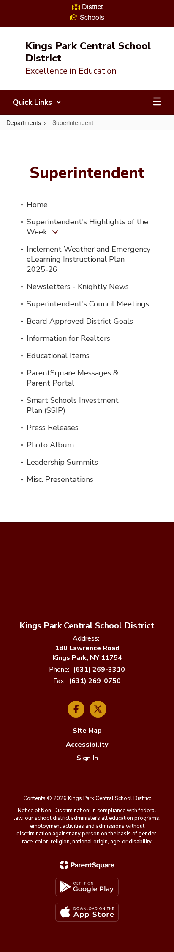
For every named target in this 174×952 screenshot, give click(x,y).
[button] (37, 102)
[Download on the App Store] (87, 912)
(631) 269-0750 (95, 681)
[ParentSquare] (87, 865)
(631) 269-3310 (99, 669)
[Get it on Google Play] (87, 887)
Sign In (87, 758)
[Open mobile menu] (157, 102)
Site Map (87, 730)
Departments (23, 122)
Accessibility (87, 744)
